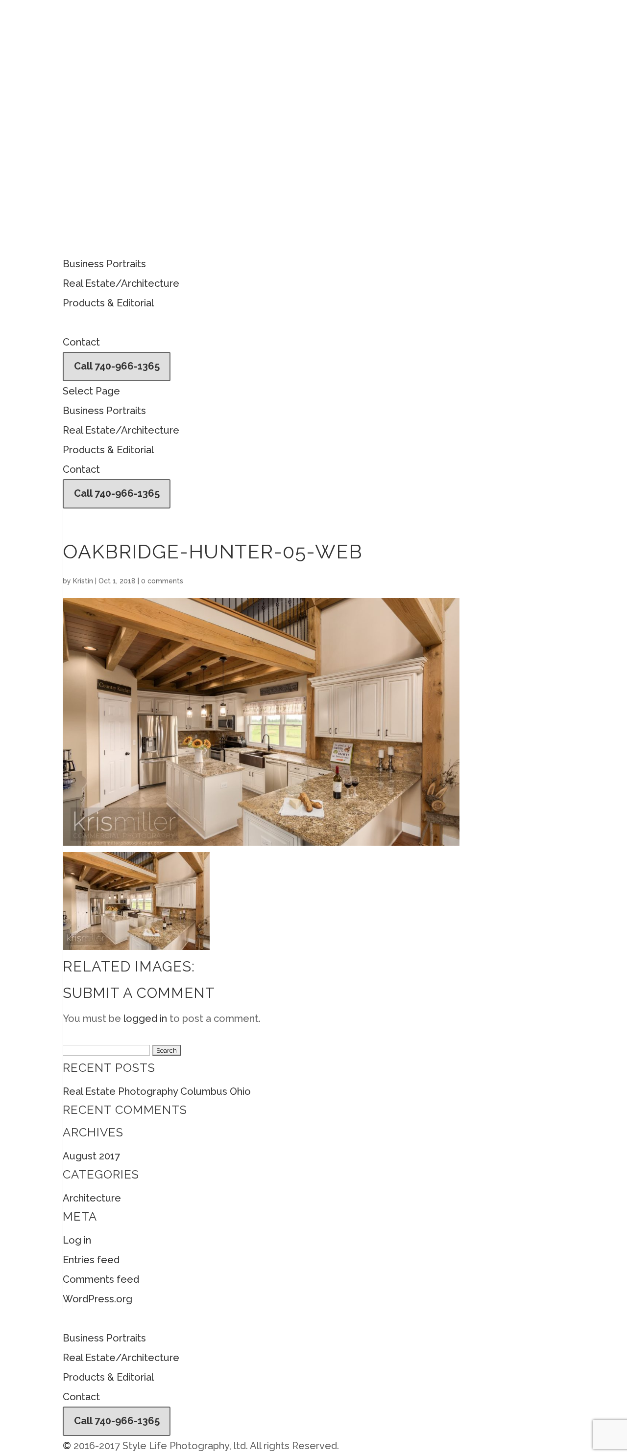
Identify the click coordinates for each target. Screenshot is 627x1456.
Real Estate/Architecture (121, 283)
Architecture (92, 1198)
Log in (77, 1240)
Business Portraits (104, 264)
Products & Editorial (108, 303)
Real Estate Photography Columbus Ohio (157, 1091)
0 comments (162, 581)
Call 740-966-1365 (117, 366)
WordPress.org (97, 1299)
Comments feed (101, 1279)
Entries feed (91, 1260)
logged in (145, 1018)
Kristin (83, 581)
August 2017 (91, 1156)
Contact (81, 342)
